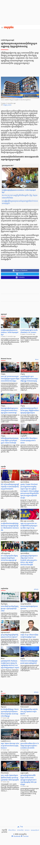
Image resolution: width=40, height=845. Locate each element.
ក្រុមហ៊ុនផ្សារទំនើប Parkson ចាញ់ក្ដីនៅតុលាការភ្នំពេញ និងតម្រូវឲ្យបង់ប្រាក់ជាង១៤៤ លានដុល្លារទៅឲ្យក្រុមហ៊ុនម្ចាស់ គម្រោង (10, 664)
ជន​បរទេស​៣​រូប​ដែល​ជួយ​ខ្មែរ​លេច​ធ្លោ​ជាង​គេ (29, 607)
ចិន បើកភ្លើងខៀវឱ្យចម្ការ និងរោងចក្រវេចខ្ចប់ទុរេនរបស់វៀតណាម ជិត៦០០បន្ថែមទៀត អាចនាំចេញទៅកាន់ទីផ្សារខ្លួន (10, 712)
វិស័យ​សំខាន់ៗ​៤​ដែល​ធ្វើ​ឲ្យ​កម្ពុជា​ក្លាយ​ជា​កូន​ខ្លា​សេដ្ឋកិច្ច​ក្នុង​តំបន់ (29, 662)
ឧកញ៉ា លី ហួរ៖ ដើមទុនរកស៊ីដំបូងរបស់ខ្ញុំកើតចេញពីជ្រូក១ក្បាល (29, 635)
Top (21, 827)
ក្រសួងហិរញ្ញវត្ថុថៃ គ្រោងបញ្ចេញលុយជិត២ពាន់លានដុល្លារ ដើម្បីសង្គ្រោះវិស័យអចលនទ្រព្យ (29, 378)
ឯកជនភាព (27, 830)
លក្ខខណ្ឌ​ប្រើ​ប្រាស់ (35, 830)
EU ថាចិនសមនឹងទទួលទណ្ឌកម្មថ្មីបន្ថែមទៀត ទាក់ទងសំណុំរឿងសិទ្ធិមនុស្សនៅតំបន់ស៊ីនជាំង (10, 486)
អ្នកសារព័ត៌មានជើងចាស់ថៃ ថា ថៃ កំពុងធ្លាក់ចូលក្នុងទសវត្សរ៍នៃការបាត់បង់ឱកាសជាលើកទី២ (29, 745)
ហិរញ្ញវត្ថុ (5, 105)
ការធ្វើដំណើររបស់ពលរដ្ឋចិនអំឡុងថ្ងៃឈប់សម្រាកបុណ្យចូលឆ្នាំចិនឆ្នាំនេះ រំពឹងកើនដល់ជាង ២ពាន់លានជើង (10, 527)
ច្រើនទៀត (36, 589)
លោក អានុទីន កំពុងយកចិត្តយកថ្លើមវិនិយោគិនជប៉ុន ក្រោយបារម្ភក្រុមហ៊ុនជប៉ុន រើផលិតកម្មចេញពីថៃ (10, 777)
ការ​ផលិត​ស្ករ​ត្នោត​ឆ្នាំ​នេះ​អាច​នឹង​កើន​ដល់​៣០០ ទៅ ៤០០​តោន (29, 331)
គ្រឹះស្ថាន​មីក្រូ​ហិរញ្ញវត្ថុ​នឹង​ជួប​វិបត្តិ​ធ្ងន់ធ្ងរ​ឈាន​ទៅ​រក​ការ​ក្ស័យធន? (9, 635)
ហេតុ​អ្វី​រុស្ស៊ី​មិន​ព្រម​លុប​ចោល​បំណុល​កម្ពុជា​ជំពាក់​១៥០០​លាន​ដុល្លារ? (20, 202)
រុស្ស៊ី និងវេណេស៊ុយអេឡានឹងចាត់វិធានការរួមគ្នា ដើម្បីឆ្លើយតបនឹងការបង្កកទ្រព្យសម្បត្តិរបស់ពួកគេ (29, 410)
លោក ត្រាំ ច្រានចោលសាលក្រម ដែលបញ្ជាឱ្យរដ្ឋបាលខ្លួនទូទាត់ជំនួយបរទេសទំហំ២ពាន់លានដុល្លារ (10, 378)
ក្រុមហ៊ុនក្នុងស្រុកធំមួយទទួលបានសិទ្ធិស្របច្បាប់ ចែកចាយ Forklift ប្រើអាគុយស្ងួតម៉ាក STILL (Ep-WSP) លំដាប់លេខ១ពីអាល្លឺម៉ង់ (29, 560)
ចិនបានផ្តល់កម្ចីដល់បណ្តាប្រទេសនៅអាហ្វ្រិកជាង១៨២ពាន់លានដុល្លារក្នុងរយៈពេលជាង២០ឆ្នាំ (9, 410)
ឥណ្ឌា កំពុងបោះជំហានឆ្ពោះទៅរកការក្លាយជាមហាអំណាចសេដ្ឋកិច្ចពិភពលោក (10, 745)
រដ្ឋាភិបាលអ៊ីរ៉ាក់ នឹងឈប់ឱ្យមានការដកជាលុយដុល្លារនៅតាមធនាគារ (28, 440)
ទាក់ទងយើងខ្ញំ (20, 830)
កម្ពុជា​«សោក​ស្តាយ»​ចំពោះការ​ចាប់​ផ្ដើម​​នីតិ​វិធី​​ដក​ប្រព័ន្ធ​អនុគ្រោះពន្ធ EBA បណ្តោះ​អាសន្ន (29, 525)
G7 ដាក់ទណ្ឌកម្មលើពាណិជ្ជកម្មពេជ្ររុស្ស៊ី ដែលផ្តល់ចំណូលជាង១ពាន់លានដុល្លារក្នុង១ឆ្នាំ (9, 558)
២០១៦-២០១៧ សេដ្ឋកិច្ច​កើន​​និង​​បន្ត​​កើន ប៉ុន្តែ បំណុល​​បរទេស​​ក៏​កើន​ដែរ (19, 196)
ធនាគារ (9, 105)
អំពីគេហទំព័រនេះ (12, 830)
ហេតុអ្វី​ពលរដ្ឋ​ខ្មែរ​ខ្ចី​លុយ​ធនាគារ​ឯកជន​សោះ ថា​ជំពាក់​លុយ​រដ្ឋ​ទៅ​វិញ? (19, 191)
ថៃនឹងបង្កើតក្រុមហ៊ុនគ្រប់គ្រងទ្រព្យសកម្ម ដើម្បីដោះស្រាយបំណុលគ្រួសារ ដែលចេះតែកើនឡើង (9, 440)
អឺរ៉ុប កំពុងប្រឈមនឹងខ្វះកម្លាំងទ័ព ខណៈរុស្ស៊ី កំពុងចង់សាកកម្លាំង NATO (29, 711)
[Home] (9, 27)
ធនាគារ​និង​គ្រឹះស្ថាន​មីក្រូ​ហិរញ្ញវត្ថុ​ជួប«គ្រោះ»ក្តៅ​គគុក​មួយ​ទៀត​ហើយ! (9, 608)
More (36, 359)
